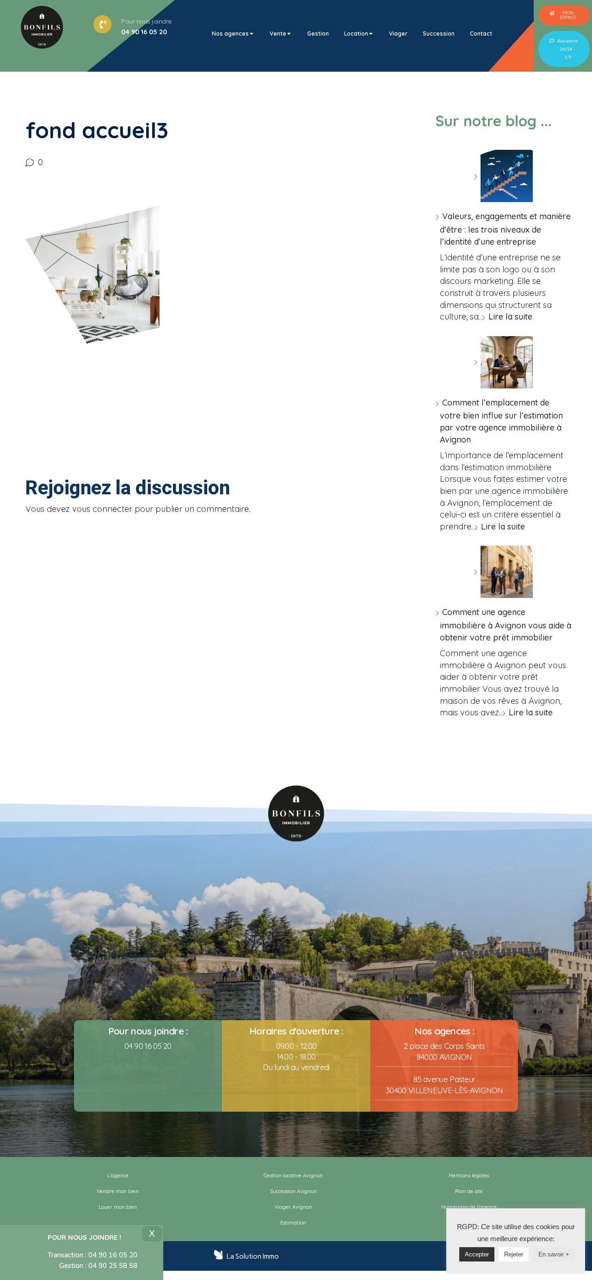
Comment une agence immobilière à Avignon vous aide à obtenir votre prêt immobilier (505, 624)
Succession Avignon (293, 1191)
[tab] (233, 33)
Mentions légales (469, 1175)
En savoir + (553, 1254)
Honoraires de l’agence (469, 1207)
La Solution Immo (253, 1256)
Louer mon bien (118, 1207)
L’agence (118, 1175)
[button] (564, 15)
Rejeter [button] (513, 1254)
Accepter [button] (477, 1254)
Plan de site (469, 1191)
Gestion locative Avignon (293, 1175)
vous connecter (102, 509)
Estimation (293, 1222)
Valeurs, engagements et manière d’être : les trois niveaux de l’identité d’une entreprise (505, 228)
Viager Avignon (293, 1207)
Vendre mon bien (118, 1191)
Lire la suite (510, 316)
